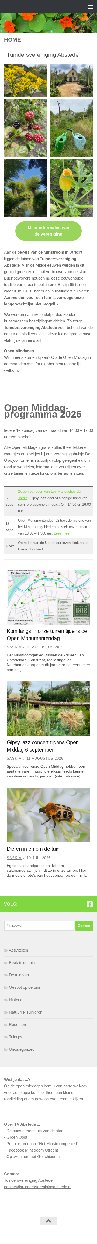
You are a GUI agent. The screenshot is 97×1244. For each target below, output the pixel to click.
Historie (15, 999)
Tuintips (15, 1037)
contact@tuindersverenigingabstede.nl (37, 1186)
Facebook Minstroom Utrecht (32, 1150)
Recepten (17, 1024)
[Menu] (90, 6)
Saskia (14, 647)
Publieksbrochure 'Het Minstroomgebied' (42, 1143)
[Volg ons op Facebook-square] (89, 904)
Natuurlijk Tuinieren (25, 1012)
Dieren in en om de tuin (33, 849)
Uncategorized (21, 1049)
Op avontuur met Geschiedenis (33, 1156)
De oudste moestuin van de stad (34, 1130)
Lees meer (62, 533)
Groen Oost (16, 1137)
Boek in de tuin (22, 962)
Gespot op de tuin (24, 987)
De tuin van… (21, 975)
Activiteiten (18, 950)
